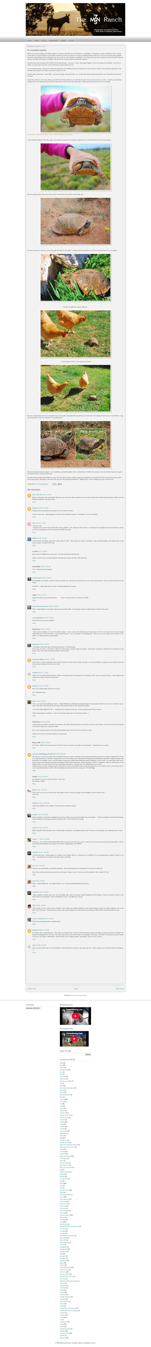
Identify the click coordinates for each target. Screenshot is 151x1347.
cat (61, 1104)
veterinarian (63, 1322)
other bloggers (64, 1242)
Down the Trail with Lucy (67, 1147)
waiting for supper (65, 1329)
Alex (61, 1065)
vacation (62, 1313)
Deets (61, 1135)
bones (61, 1092)
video (61, 1324)
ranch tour (63, 1272)
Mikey (34, 790)
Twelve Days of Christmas (68, 1308)
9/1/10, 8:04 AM (41, 701)
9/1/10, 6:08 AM (42, 551)
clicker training (64, 1117)
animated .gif (64, 1070)
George (62, 1176)
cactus (62, 1101)
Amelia (62, 1067)
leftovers (62, 1217)
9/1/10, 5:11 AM (40, 523)
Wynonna (62, 1338)
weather (62, 1331)
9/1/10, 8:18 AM (45, 722)
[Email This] (53, 484)
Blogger (93, 1343)
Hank (61, 1183)
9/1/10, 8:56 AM (61, 754)
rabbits (62, 1265)
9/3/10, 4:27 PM (41, 945)
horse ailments (64, 1199)
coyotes (62, 1126)
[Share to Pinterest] (61, 484)
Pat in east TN (36, 495)
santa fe (62, 1283)
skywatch (63, 1285)
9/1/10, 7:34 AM (50, 659)
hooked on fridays (65, 1194)
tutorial (62, 1306)
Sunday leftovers (65, 1297)
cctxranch (35, 852)
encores (62, 1154)
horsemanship (64, 1210)
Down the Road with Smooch (68, 1145)
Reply (34, 502)
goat (61, 1181)
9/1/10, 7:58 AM (43, 686)
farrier (61, 1160)
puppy (61, 1263)
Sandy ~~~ (35, 839)
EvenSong (35, 644)
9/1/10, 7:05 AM (49, 618)
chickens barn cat (65, 1115)
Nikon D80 (63, 1240)
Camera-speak (53, 40)
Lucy (61, 1222)
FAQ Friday (63, 1158)
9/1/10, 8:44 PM (44, 892)
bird (61, 1083)
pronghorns (63, 1260)
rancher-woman (64, 1274)
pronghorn (63, 1258)
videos (62, 1326)
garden (62, 1174)
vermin (62, 1317)
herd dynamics (64, 1190)
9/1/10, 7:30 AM (44, 644)
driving (62, 1149)
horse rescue (64, 1204)
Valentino (35, 803)
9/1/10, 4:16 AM (43, 508)
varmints (62, 1315)
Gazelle (34, 814)
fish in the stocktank (66, 1167)
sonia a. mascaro (37, 918)
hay (61, 1185)
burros (62, 1099)
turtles (62, 1304)
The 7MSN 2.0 (64, 1301)
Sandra (34, 828)
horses (62, 1213)
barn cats (62, 1079)
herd (61, 1188)
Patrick (62, 1244)
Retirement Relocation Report (68, 1281)
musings (62, 1231)
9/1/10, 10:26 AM (42, 790)
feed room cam (64, 1165)
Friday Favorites (65, 1172)
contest (62, 1120)
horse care (63, 1201)
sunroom (62, 1299)
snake (61, 1290)
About (36, 40)
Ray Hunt (62, 1279)
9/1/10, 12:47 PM (42, 828)
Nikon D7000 (63, 1238)
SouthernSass (36, 578)
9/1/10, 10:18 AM (42, 776)
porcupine (63, 1256)
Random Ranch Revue (66, 1276)
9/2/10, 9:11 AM (48, 918)
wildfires (62, 1335)
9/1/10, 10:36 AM (44, 803)
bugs (61, 1097)
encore (62, 1151)
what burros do (64, 1333)
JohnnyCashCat (64, 1215)
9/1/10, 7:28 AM (45, 629)
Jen (33, 865)
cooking (62, 1122)
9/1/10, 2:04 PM (44, 839)
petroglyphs (63, 1247)
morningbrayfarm (37, 618)
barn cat (62, 1076)
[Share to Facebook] (59, 484)
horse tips (63, 1206)
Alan (61, 1063)
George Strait (64, 1179)
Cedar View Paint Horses (40, 606)
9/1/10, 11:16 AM (43, 814)
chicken (62, 1110)
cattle (61, 1108)
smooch (62, 1288)
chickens (62, 1113)
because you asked (65, 1081)
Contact (63, 40)
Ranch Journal (64, 1269)
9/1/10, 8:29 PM (40, 881)
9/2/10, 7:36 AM (41, 905)
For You (71, 40)
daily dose (63, 1133)
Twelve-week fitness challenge (69, 1310)
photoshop (63, 1251)
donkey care (63, 1140)
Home (29, 40)
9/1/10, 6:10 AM (46, 566)
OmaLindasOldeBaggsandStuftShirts (44, 754)
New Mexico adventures (67, 1235)
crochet (62, 1129)
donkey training (64, 1142)
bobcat (62, 1090)
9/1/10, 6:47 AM (41, 595)
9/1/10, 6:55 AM (53, 606)
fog (61, 1169)
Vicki (34, 905)
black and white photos (67, 1088)
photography (63, 1249)
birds (61, 1086)
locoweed (62, 1219)
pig (61, 1254)
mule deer (63, 1229)
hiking (61, 1192)
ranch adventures (65, 1267)
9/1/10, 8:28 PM (40, 865)
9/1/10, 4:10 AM (46, 495)
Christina (35, 672)
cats (61, 1106)
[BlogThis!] (55, 484)
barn (61, 1074)
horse (61, 1197)
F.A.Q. (43, 40)
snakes (62, 1292)
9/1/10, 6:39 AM (46, 578)
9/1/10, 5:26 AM (42, 538)
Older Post (120, 989)
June (33, 523)
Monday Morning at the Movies (69, 1226)
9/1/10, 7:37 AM (43, 672)
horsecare (63, 1208)
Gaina (34, 945)
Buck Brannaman (65, 1095)
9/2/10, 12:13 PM (44, 930)
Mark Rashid (63, 1224)
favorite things (64, 1163)
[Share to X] (57, 484)
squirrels (62, 1294)
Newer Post (31, 989)
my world (62, 1233)
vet (61, 1319)
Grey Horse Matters (38, 659)
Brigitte (34, 538)
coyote (62, 1124)
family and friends (65, 1156)
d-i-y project (63, 1131)
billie (34, 701)
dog (61, 1138)
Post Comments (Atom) (80, 995)
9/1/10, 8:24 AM (45, 742)
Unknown (35, 508)
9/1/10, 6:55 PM (44, 852)
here (77, 74)
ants (61, 1072)
